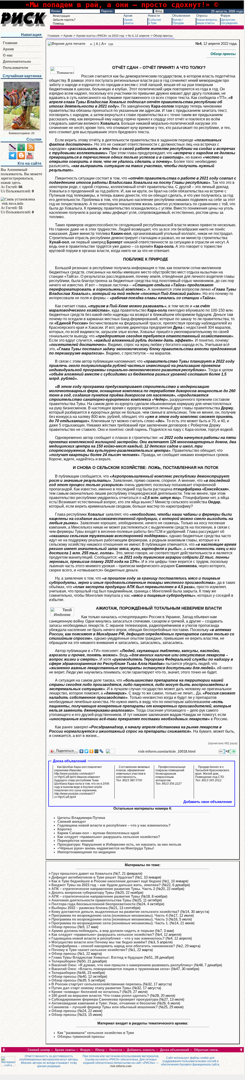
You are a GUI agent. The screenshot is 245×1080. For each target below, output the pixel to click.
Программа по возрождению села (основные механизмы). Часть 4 (109, 915)
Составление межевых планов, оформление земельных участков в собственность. (133, 773)
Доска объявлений (174, 1050)
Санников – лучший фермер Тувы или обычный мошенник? (104, 1007)
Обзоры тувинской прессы (81, 1037)
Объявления (181, 15)
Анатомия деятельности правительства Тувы (91, 900)
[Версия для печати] (66, 44)
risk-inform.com (121, 1066)
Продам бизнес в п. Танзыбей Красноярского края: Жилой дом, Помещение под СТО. (212, 773)
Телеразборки (63, 961)
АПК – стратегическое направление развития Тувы (95, 896)
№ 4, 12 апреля (138, 35)
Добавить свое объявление (207, 802)
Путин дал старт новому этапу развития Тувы (91, 988)
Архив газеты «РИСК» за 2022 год (100, 35)
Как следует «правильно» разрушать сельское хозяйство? (102, 934)
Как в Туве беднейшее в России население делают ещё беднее (106, 881)
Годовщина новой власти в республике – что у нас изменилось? (108, 938)
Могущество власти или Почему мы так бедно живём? (99, 942)
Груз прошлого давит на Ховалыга (81, 873)
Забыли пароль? (64, 19)
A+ (103, 44)
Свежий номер (39, 1050)
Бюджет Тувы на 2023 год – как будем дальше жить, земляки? (106, 885)
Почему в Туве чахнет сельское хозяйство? (89, 950)
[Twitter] (86, 751)
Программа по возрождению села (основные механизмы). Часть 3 (109, 919)
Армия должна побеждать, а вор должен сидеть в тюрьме (102, 931)
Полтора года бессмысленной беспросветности (93, 904)
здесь (16, 182)
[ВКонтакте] (81, 751)
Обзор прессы (63, 927)
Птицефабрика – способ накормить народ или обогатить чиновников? (113, 946)
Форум (225, 15)
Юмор (100, 1050)
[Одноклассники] (91, 751)
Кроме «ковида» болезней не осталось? (86, 992)
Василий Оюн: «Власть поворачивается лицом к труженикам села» (110, 969)
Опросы (201, 15)
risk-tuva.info (12, 203)
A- (91, 44)
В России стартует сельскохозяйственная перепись (96, 984)
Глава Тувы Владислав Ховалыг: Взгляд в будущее (97, 957)
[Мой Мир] (96, 751)
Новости (154, 15)
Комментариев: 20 (22, 133)
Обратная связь (206, 1050)
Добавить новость (141, 1050)
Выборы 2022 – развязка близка (79, 908)
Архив (128, 15)
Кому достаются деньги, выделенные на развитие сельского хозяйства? (115, 912)
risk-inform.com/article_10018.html (166, 751)
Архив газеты (65, 1050)
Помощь (58, 23)
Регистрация (61, 16)
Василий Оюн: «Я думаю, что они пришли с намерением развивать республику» (122, 965)
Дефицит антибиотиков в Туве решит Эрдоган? (92, 877)
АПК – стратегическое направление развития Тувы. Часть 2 (103, 889)
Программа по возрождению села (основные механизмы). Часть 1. (110, 923)
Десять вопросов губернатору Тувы (82, 893)
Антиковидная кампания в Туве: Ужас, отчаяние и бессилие (103, 1003)
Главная (10, 43)
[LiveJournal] (101, 751)
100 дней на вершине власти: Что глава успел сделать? (100, 996)
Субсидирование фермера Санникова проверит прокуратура (104, 999)
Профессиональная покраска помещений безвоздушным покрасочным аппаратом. (170, 775)
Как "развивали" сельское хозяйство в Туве (95, 1033)
